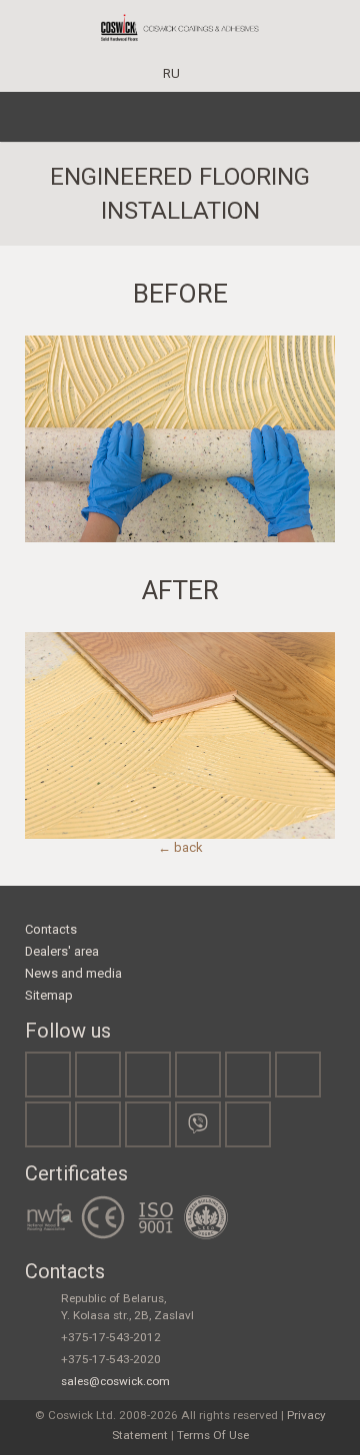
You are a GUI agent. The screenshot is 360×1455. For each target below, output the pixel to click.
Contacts (51, 929)
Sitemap (49, 995)
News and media (73, 973)
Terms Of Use (213, 1435)
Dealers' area (62, 951)
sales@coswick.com (115, 1381)
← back (180, 847)
